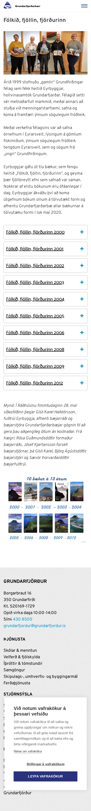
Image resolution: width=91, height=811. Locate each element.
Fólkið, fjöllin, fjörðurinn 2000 (35, 232)
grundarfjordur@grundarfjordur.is (35, 626)
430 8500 (22, 619)
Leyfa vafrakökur (45, 776)
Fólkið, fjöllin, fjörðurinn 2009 (35, 366)
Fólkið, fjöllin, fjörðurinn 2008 (35, 349)
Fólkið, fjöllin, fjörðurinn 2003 (35, 282)
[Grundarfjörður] (23, 6)
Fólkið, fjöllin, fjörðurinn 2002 (35, 266)
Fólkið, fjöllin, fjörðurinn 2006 (35, 333)
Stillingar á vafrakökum (45, 764)
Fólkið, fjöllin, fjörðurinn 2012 (34, 383)
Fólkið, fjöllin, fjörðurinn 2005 (35, 316)
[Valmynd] (85, 6)
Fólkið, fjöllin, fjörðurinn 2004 (35, 299)
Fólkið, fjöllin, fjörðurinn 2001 (34, 249)
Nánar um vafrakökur (28, 751)
